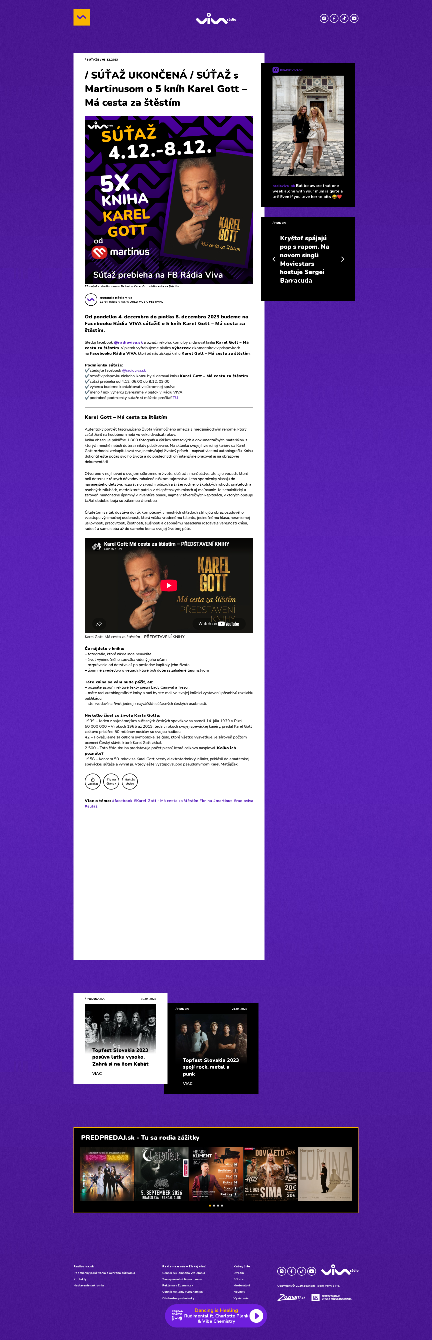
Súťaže (239, 1279)
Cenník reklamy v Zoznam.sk (182, 1292)
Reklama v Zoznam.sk (177, 1285)
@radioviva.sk (128, 342)
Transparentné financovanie (182, 1279)
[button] (210, 1206)
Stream (239, 1273)
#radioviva (243, 801)
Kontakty (80, 1279)
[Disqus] (169, 878)
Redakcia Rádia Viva (116, 298)
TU (175, 398)
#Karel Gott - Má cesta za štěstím (166, 801)
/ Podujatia (94, 999)
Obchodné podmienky (178, 1298)
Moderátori (242, 1285)
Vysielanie (241, 1298)
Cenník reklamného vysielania (183, 1273)
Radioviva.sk (84, 1266)
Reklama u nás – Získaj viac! (184, 1266)
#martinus (222, 801)
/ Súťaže (92, 60)
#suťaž (91, 806)
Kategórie (242, 1266)
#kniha (206, 801)
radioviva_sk (283, 185)
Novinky (239, 1292)
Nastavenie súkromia (89, 1285)
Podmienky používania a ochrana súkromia (104, 1273)
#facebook (122, 801)
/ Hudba (279, 223)
